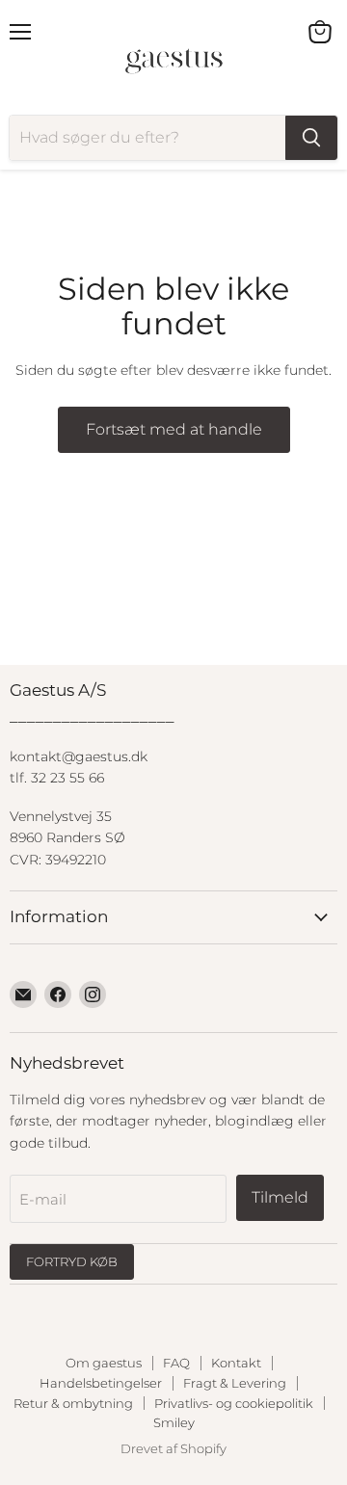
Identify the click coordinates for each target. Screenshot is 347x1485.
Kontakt (236, 1362)
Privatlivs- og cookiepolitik (233, 1403)
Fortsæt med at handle (174, 429)
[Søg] (311, 138)
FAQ (176, 1362)
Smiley (174, 1422)
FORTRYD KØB (72, 1261)
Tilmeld (280, 1197)
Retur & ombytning (73, 1403)
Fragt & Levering (234, 1383)
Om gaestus (104, 1362)
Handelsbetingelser (101, 1383)
